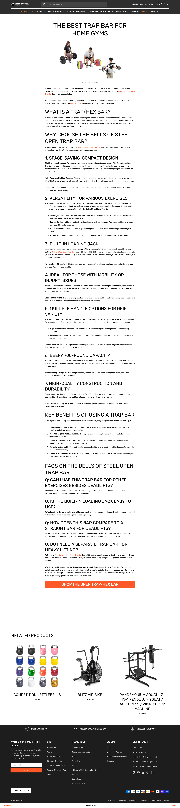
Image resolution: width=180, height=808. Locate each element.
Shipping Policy (144, 800)
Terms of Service (156, 800)
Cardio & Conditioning (56, 765)
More (49, 774)
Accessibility (111, 800)
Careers (110, 761)
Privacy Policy (132, 800)
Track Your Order (79, 783)
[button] (167, 4)
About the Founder (115, 752)
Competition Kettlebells (37, 695)
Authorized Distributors (82, 752)
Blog (74, 756)
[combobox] (74, 4)
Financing (76, 761)
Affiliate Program (79, 747)
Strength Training (54, 761)
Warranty (166, 800)
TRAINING (135, 11)
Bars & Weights (53, 756)
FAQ (73, 765)
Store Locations (139, 752)
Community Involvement (117, 756)
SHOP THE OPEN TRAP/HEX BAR (90, 584)
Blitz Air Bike (90, 695)
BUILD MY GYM (122, 11)
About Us (111, 747)
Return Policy (122, 800)
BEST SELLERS (27, 11)
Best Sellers (52, 747)
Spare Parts (77, 779)
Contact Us (137, 747)
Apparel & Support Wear (57, 770)
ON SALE (145, 11)
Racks (49, 752)
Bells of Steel (19, 800)
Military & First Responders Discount (87, 770)
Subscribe (26, 770)
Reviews (75, 774)
